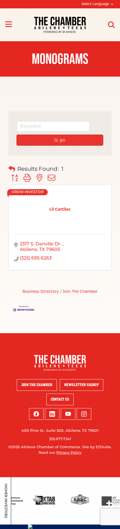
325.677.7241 (60, 439)
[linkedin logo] (52, 414)
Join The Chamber (80, 292)
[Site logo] (60, 25)
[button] (11, 169)
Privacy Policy (68, 453)
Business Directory (40, 292)
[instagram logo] (84, 414)
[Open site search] (111, 24)
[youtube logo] (68, 414)
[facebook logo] (36, 414)
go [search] (62, 140)
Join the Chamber (36, 385)
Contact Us (60, 399)
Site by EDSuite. (97, 447)
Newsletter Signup (81, 385)
